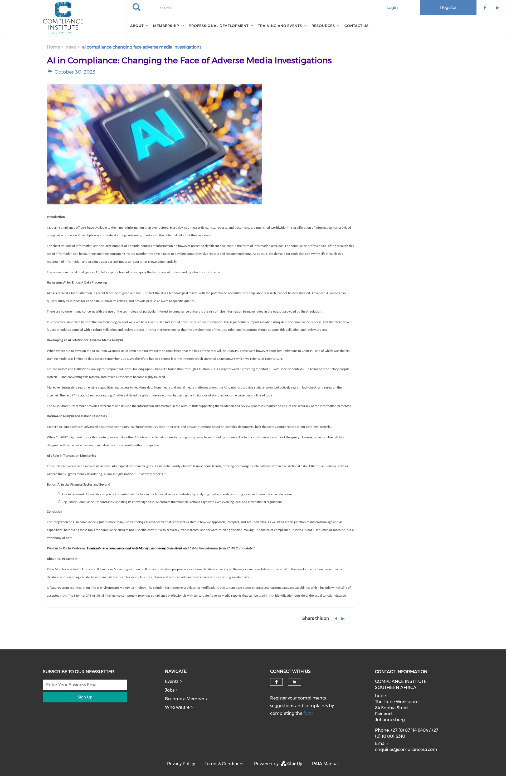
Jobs (169, 690)
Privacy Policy (181, 763)
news (71, 47)
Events (171, 681)
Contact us (356, 25)
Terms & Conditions (224, 763)
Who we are (177, 707)
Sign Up (85, 697)
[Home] (63, 18)
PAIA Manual (325, 763)
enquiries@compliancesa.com (406, 749)
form (308, 713)
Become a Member (184, 698)
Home (53, 47)
